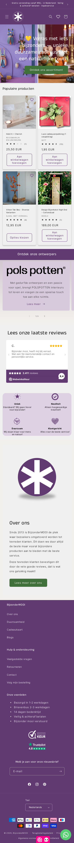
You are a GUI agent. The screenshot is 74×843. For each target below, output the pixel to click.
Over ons (12, 614)
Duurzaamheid (15, 621)
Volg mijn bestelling (18, 682)
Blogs (10, 637)
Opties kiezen (19, 237)
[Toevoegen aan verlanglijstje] (31, 99)
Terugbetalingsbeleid (42, 833)
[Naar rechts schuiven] (44, 316)
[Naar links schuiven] (29, 316)
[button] (7, 16)
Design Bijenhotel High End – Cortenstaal (54, 211)
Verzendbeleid (52, 838)
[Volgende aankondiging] (67, 4)
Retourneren (14, 666)
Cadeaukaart (15, 629)
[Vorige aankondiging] (6, 4)
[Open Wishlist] (58, 16)
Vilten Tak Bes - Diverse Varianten (17, 211)
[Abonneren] (60, 771)
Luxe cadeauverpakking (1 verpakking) (53, 135)
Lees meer (34, 304)
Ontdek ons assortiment (46, 69)
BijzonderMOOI (20, 833)
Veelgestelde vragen (19, 659)
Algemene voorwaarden (30, 838)
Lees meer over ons (28, 582)
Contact (12, 674)
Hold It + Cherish (14, 134)
